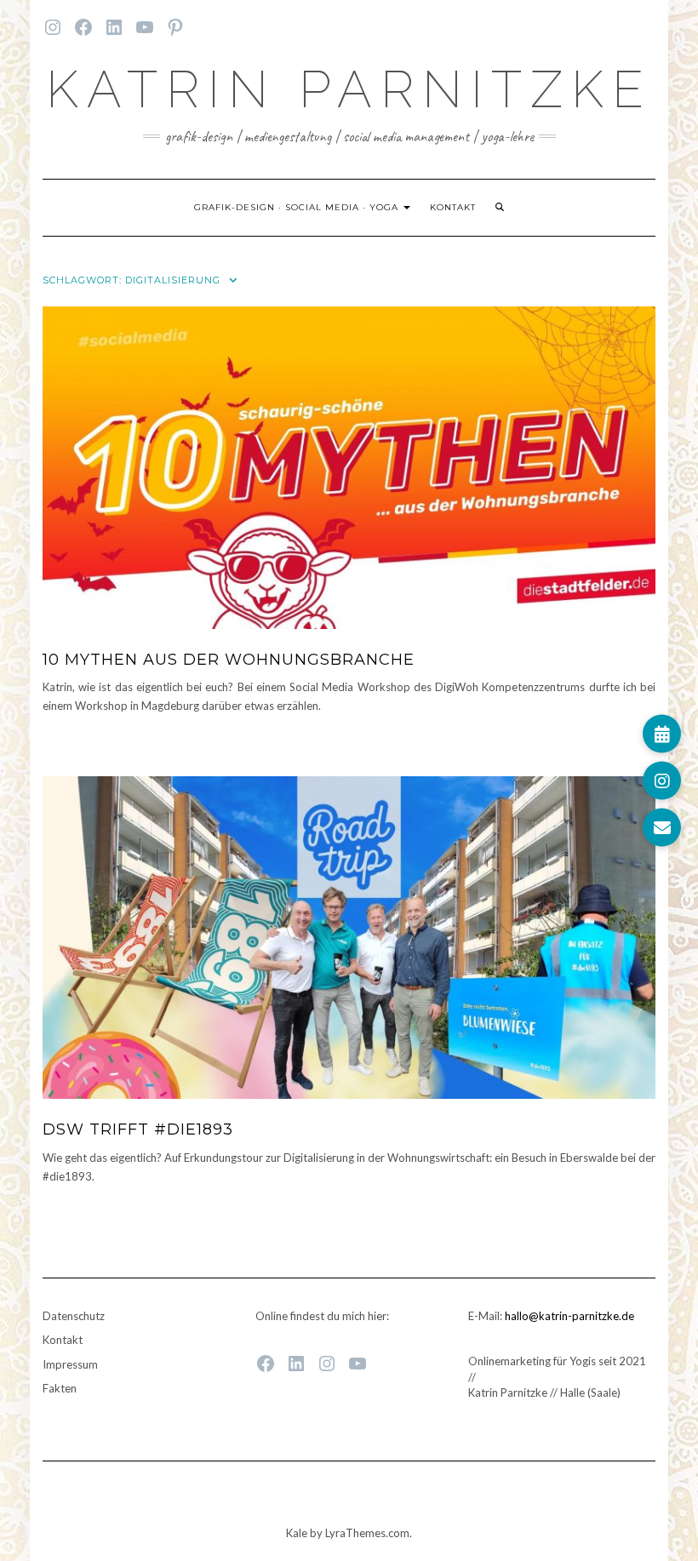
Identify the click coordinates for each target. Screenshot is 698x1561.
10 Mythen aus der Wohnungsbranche (229, 659)
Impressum (70, 1364)
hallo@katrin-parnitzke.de (569, 1316)
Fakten (60, 1388)
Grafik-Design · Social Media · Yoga (298, 207)
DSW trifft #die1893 (138, 1129)
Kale (296, 1533)
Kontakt (453, 207)
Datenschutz (74, 1316)
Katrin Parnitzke (349, 89)
